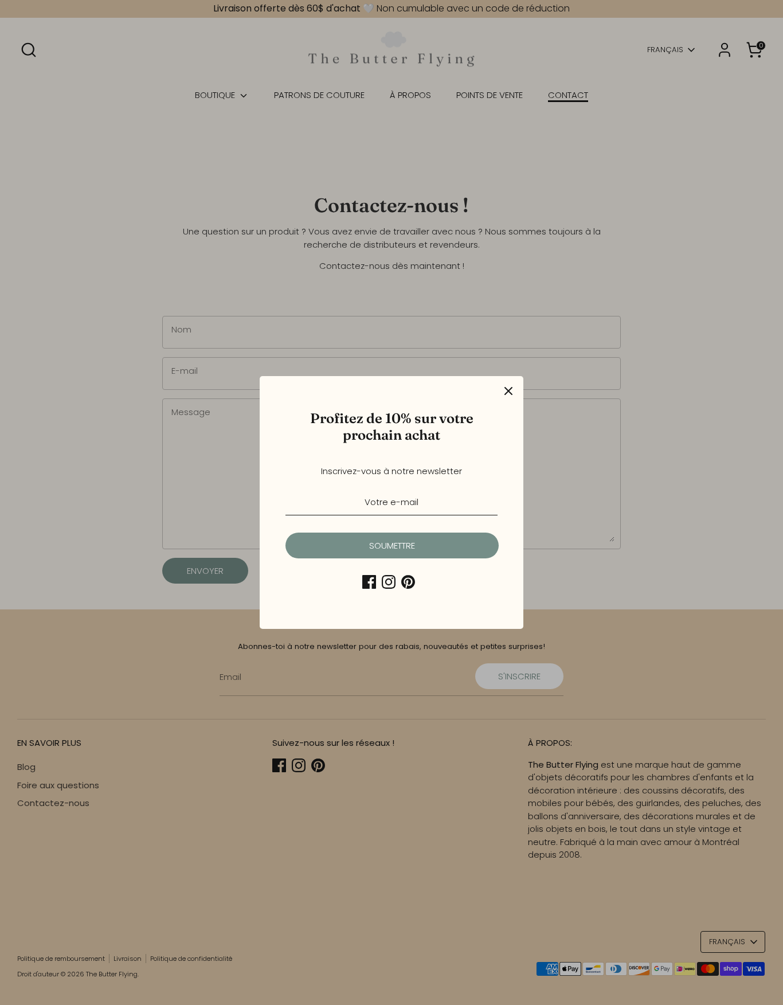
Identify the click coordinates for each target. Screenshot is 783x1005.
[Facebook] (369, 582)
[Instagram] (389, 582)
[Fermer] (508, 391)
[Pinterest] (408, 582)
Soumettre (392, 545)
